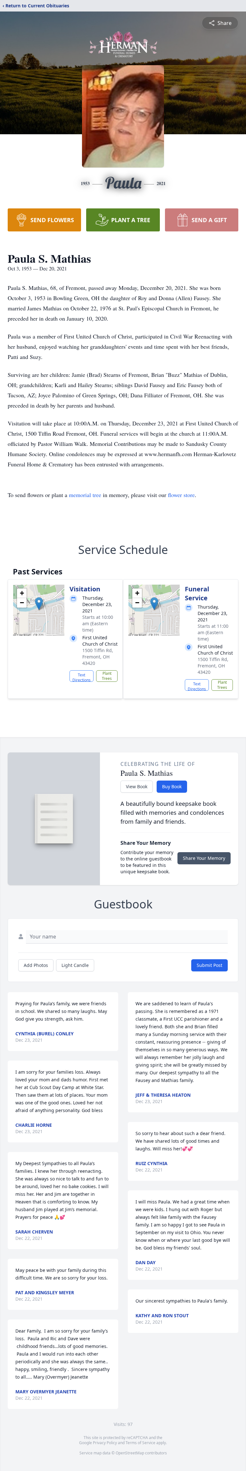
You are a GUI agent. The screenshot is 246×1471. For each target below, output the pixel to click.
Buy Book (172, 786)
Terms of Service (140, 1442)
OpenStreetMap (130, 1453)
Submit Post (209, 965)
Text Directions (81, 677)
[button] (39, 603)
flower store (181, 495)
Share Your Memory (204, 858)
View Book (136, 786)
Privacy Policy (105, 1442)
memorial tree (85, 495)
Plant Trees (107, 676)
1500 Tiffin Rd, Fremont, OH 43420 (97, 656)
